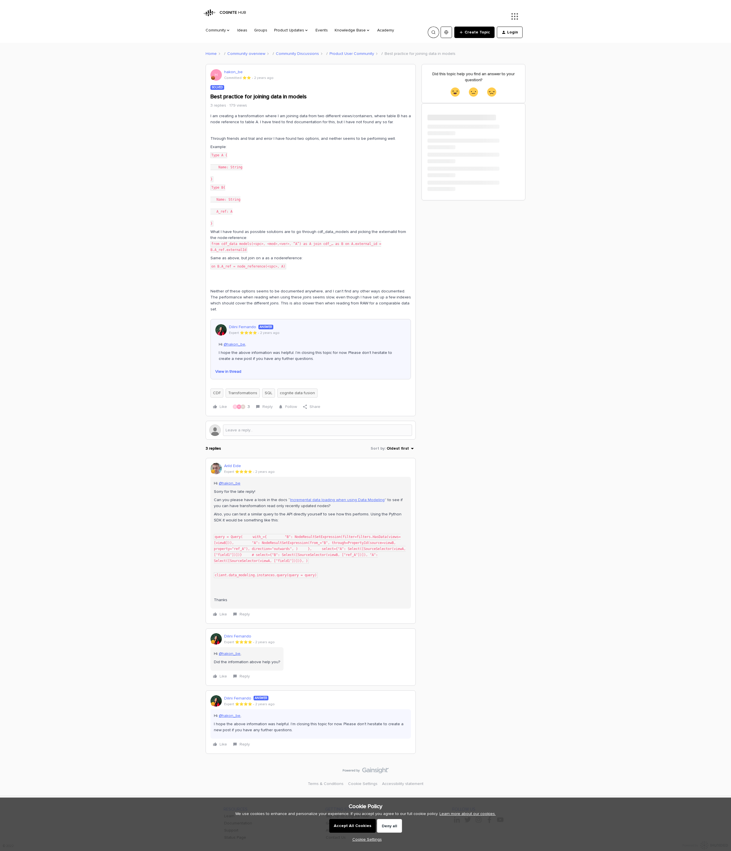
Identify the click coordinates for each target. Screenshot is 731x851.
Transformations (242, 392)
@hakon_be (234, 344)
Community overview (246, 53)
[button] (474, 32)
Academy (385, 30)
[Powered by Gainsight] (366, 772)
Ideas (242, 30)
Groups (260, 30)
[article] (310, 541)
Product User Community (352, 53)
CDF (217, 392)
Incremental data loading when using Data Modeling (337, 499)
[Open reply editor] (310, 430)
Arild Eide (232, 465)
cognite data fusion (297, 392)
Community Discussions (297, 53)
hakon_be (233, 71)
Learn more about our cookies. (467, 813)
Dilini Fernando (242, 326)
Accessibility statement (402, 783)
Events (322, 30)
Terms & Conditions (326, 783)
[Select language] (446, 32)
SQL (268, 392)
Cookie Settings (362, 783)
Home (211, 53)
